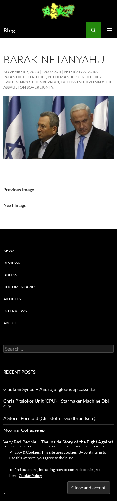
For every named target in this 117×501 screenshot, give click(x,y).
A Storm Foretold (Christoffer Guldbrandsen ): (50, 418)
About (10, 322)
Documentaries (19, 286)
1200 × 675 (51, 71)
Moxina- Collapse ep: (24, 430)
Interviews (15, 310)
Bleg (9, 30)
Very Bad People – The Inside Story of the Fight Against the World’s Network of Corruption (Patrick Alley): (58, 444)
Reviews (11, 262)
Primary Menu (109, 30)
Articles (12, 298)
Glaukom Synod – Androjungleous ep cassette (49, 389)
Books (10, 274)
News (8, 250)
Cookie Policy (30, 475)
